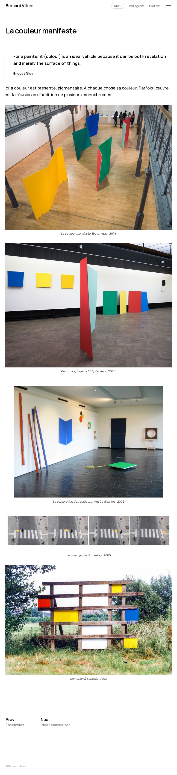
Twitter (154, 6)
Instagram (136, 6)
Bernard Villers (19, 5)
